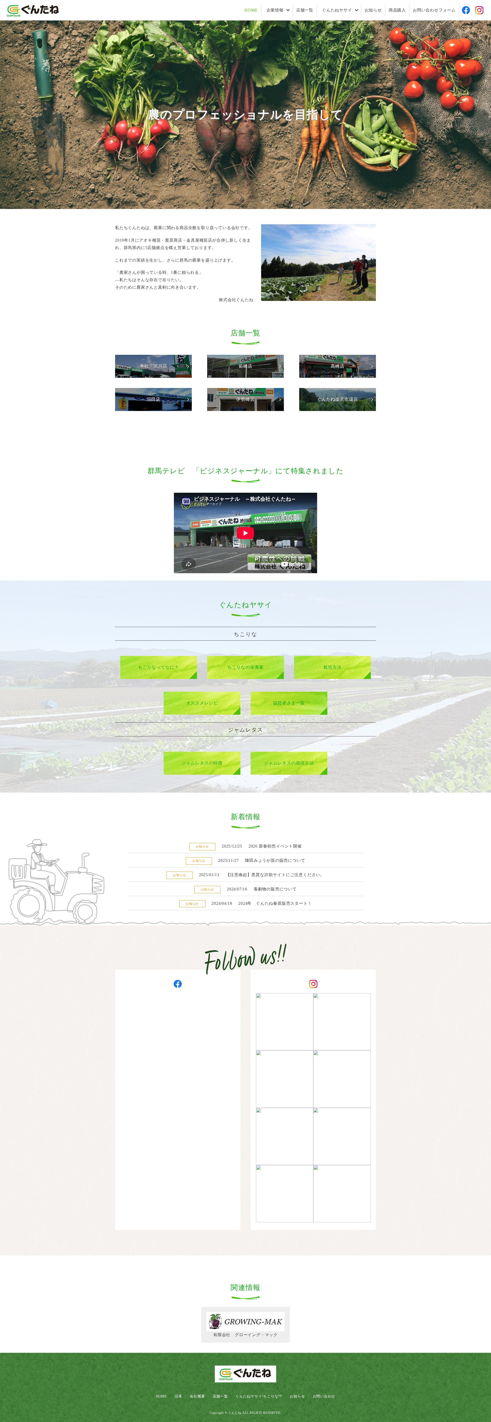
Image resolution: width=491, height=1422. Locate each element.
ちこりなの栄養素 (245, 667)
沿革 (178, 1396)
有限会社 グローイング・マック (245, 1335)
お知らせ (373, 10)
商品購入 (397, 10)
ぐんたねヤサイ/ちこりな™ (259, 1396)
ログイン (245, 1419)
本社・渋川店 (153, 366)
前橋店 (245, 366)
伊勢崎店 (245, 399)
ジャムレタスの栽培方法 (289, 763)
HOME (251, 10)
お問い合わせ (324, 1396)
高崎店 (337, 366)
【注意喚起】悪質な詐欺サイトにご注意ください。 (275, 875)
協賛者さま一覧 (289, 703)
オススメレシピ (202, 703)
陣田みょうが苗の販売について (275, 860)
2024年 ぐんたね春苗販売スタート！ (275, 903)
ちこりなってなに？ (158, 667)
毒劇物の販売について (275, 889)
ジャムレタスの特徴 (202, 763)
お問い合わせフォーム (434, 10)
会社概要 (197, 1396)
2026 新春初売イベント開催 (275, 846)
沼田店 (153, 399)
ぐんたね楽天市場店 (337, 399)
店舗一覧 (304, 10)
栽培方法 (332, 667)
